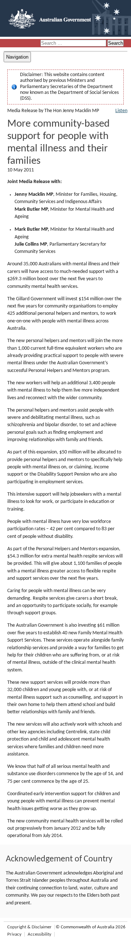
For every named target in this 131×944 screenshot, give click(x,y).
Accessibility (39, 934)
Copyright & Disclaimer (29, 927)
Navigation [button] (17, 57)
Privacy (14, 934)
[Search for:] (73, 43)
